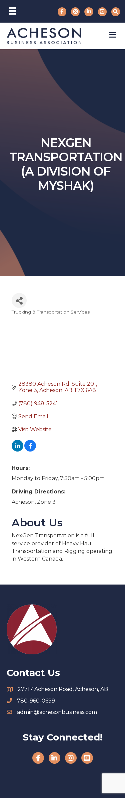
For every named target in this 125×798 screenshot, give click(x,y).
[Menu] (12, 11)
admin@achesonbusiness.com (57, 712)
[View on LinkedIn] (17, 450)
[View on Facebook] (30, 450)
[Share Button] (19, 300)
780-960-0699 (36, 701)
